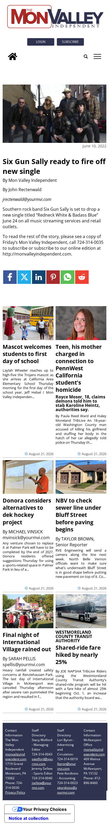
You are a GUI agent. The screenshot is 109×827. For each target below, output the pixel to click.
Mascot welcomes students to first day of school (27, 354)
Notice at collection (28, 818)
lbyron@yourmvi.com (66, 766)
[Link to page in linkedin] (39, 277)
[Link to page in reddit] (82, 277)
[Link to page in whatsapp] (67, 277)
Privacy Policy (15, 792)
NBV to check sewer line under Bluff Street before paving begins (78, 515)
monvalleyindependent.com (15, 756)
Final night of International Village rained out (27, 642)
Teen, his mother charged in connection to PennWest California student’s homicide (79, 368)
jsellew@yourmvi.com (41, 785)
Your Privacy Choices (45, 809)
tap (97, 56)
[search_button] (85, 56)
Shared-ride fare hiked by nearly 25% (78, 655)
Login (41, 41)
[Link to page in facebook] (10, 277)
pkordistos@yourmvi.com (67, 790)
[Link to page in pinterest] (53, 277)
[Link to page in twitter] (24, 277)
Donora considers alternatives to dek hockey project (27, 511)
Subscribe (70, 41)
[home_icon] (12, 56)
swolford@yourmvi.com (42, 761)
